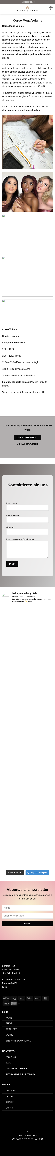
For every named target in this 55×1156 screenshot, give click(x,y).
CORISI (9, 1035)
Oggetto (10, 527)
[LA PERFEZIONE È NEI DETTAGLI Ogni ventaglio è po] (27, 837)
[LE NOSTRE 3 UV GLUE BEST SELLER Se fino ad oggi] (27, 772)
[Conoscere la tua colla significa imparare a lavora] (27, 633)
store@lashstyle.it (11, 973)
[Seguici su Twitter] (29, 1127)
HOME (9, 1018)
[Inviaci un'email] (29, 492)
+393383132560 (10, 969)
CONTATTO (8, 1051)
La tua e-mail (12, 515)
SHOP (9, 1023)
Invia (27, 923)
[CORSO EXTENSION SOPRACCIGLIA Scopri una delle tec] (27, 700)
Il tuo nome (11, 503)
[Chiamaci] (34, 492)
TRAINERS (11, 1029)
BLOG (8, 1063)
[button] (4, 9)
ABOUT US (11, 1057)
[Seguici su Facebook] (20, 492)
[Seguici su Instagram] (25, 492)
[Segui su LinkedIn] (33, 1127)
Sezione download (18, 1041)
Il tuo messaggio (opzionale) (20, 539)
